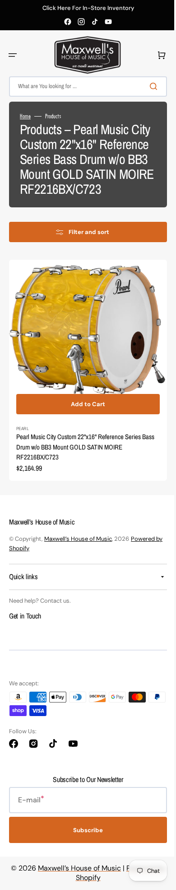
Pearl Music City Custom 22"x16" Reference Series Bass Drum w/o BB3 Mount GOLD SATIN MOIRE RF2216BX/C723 (78, 455)
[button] (13, 55)
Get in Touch (25, 624)
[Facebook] (68, 22)
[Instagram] (81, 22)
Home (25, 116)
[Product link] (84, 382)
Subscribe (85, 838)
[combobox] (84, 86)
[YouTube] (108, 22)
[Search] (148, 86)
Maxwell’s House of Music (78, 547)
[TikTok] (95, 22)
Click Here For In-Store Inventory (88, 8)
